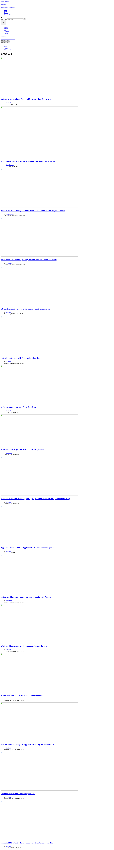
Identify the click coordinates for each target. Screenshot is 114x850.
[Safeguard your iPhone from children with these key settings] (39, 95)
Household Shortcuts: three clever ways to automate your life (27, 843)
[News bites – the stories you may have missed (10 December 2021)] (39, 256)
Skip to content (5, 1)
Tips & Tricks (7, 14)
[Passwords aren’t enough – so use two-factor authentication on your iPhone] (39, 207)
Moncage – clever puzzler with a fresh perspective (22, 449)
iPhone (6, 28)
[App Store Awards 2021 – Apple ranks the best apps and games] (39, 544)
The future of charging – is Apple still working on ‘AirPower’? (27, 744)
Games (6, 13)
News (5, 10)
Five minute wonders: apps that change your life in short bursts (28, 161)
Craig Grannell (10, 165)
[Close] (3, 22)
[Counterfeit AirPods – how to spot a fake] (39, 790)
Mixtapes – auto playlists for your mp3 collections (22, 695)
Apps (5, 11)
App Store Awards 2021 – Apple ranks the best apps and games (27, 548)
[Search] (1, 17)
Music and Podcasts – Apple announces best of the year (24, 646)
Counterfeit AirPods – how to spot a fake (18, 794)
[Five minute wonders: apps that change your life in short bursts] (39, 158)
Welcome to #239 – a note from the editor (18, 407)
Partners (6, 33)
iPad (5, 30)
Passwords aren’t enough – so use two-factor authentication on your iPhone (33, 210)
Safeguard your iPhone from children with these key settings (26, 99)
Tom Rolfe (8, 102)
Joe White (8, 361)
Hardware (6, 31)
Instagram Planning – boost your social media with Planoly (26, 597)
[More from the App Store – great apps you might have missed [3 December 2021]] (39, 495)
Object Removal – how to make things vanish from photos (25, 309)
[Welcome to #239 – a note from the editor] (39, 403)
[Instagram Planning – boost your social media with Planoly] (39, 593)
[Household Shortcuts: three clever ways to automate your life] (39, 839)
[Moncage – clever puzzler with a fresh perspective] (39, 446)
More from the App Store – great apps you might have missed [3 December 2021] (35, 498)
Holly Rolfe (9, 600)
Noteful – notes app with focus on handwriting (20, 358)
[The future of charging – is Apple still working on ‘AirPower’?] (39, 741)
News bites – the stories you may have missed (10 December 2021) (29, 260)
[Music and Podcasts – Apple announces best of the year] (39, 642)
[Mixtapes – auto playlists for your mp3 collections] (39, 691)
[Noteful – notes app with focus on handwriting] (39, 354)
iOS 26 (6, 27)
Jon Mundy (9, 263)
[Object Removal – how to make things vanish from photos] (39, 305)
